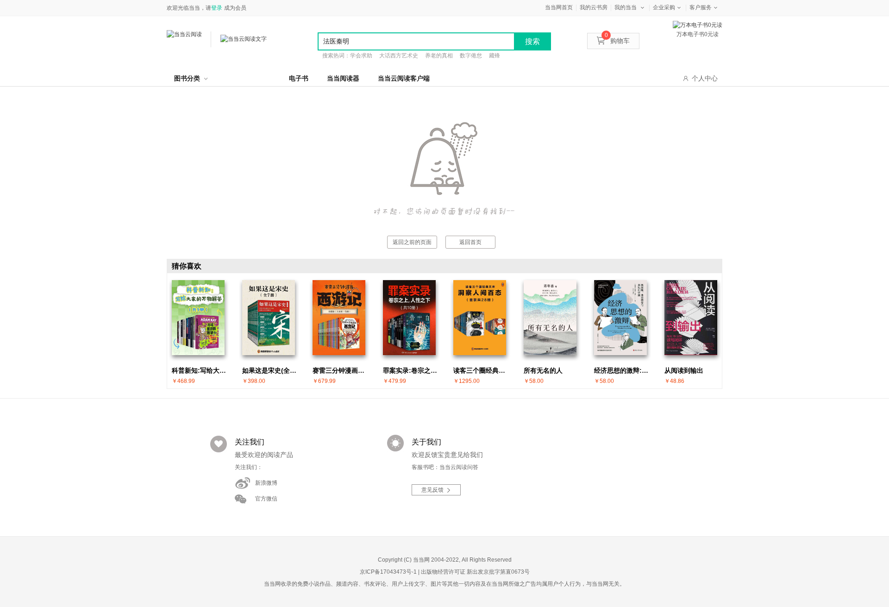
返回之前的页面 (412, 242)
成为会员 (235, 8)
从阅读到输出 (683, 370)
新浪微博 (266, 483)
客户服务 (700, 7)
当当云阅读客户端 (404, 78)
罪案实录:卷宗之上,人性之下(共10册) (411, 370)
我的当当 (625, 7)
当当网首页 (559, 7)
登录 (216, 8)
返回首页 (470, 242)
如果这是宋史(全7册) (271, 370)
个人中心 (705, 78)
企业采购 (664, 7)
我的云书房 (593, 7)
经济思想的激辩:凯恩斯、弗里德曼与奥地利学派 (622, 370)
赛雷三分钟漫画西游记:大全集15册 (341, 370)
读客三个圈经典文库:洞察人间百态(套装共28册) (482, 370)
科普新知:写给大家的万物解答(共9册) (200, 370)
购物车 (617, 40)
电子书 (298, 78)
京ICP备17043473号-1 (388, 572)
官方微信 (266, 498)
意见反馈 (432, 490)
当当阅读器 (343, 78)
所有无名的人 (543, 370)
